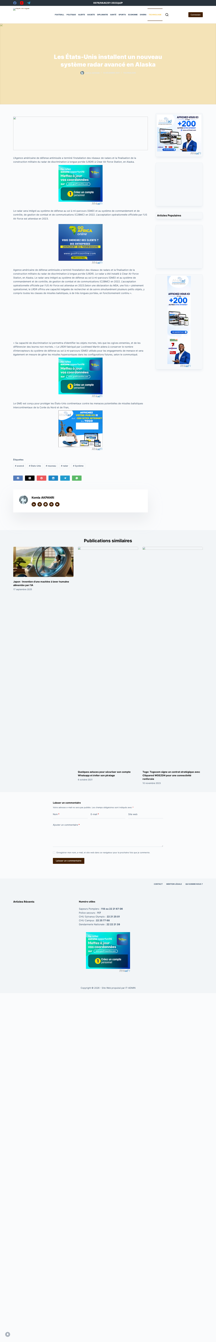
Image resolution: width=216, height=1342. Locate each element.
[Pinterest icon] (51, 504)
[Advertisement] (80, 316)
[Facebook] (14, 3)
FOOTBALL (59, 15)
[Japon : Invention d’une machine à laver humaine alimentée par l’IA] (43, 562)
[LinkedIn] (53, 478)
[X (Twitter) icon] (45, 504)
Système (78, 466)
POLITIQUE (71, 15)
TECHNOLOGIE (155, 15)
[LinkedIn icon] (34, 504)
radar (64, 466)
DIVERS (143, 15)
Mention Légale (174, 884)
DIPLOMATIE (102, 15)
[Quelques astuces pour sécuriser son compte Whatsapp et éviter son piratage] (108, 657)
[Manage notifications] (7, 1334)
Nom (56, 814)
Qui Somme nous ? (194, 884)
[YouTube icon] (57, 504)
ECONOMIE (133, 15)
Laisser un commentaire (68, 860)
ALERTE (81, 15)
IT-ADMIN (130, 987)
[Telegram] (28, 3)
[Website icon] (39, 504)
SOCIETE (91, 15)
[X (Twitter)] (30, 478)
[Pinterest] (41, 478)
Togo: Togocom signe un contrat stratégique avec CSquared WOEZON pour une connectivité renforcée (171, 775)
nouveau (51, 466)
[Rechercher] (166, 14)
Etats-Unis (35, 466)
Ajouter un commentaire (66, 824)
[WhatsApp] (77, 478)
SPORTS (122, 15)
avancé (19, 466)
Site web (132, 814)
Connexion (196, 15)
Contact (158, 884)
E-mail (95, 814)
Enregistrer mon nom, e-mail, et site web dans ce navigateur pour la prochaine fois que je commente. (103, 852)
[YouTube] (21, 3)
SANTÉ (113, 15)
